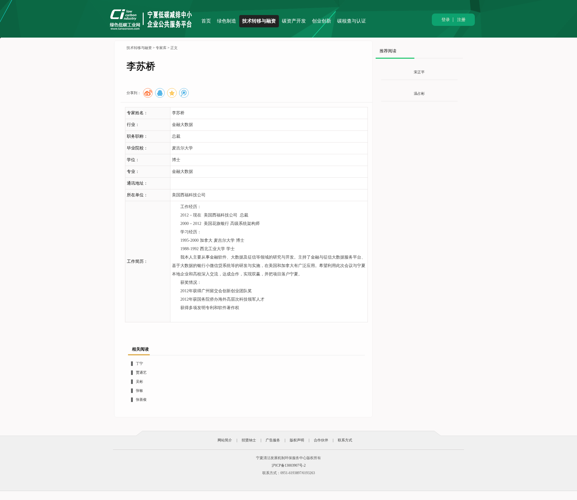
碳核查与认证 (351, 20)
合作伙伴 (321, 440)
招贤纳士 (249, 440)
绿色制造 (226, 20)
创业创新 (321, 20)
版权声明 (297, 440)
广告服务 (273, 440)
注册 (461, 19)
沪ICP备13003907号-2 (289, 465)
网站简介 (225, 440)
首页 (206, 20)
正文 (174, 48)
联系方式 (345, 440)
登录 (445, 19)
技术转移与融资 (259, 20)
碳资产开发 (294, 20)
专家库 (161, 48)
